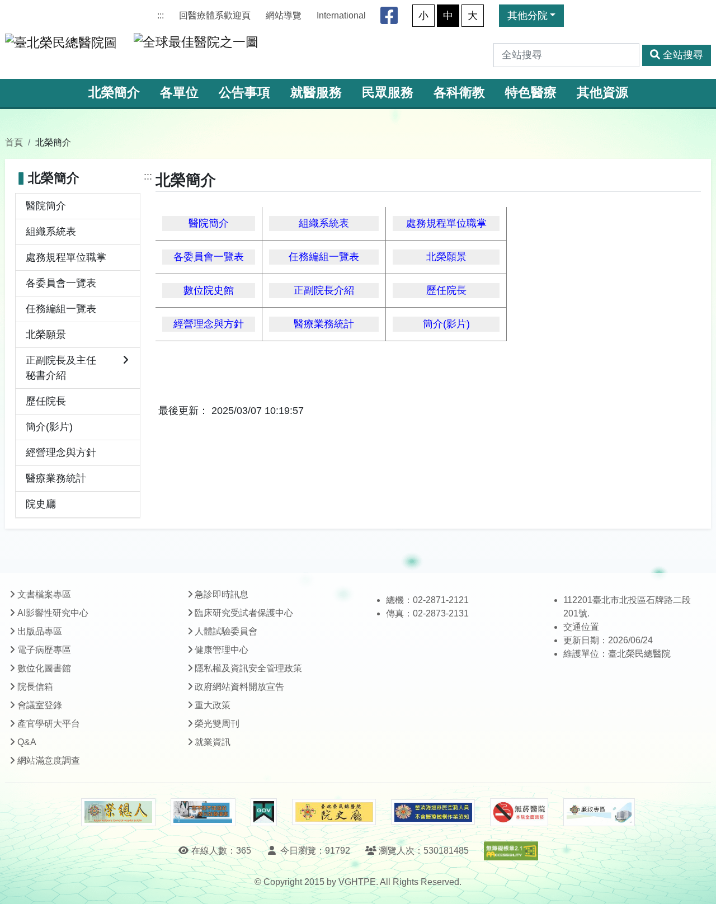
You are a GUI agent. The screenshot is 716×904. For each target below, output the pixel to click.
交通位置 (581, 627)
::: (160, 15)
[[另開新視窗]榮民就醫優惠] (203, 812)
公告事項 (244, 93)
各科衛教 (459, 93)
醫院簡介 (46, 205)
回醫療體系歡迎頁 (215, 15)
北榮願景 (46, 334)
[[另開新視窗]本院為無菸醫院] (519, 812)
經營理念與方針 (61, 452)
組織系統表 (51, 231)
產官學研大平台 (48, 723)
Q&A (26, 742)
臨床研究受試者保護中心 (244, 613)
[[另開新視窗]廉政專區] (598, 812)
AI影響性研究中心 (52, 613)
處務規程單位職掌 (66, 257)
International (341, 15)
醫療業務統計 (56, 478)
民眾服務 (387, 93)
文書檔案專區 (44, 594)
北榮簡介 (114, 93)
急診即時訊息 (221, 594)
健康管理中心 (221, 650)
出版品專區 (39, 631)
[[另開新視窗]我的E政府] (264, 812)
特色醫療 (531, 93)
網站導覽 (284, 15)
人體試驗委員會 (226, 631)
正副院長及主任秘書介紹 (61, 368)
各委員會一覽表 (61, 283)
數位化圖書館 (44, 668)
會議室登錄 (39, 705)
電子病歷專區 (44, 650)
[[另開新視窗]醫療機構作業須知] (433, 812)
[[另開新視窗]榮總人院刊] (118, 812)
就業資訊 (212, 742)
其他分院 (527, 15)
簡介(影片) (49, 426)
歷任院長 (46, 401)
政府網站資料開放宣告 (239, 686)
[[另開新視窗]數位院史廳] (334, 812)
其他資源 (602, 93)
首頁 (14, 142)
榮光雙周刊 (217, 723)
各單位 (179, 93)
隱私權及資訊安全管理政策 (248, 668)
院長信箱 (35, 686)
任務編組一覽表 (61, 308)
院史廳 (41, 504)
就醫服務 (316, 93)
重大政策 (212, 705)
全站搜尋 (683, 54)
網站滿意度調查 (48, 760)
